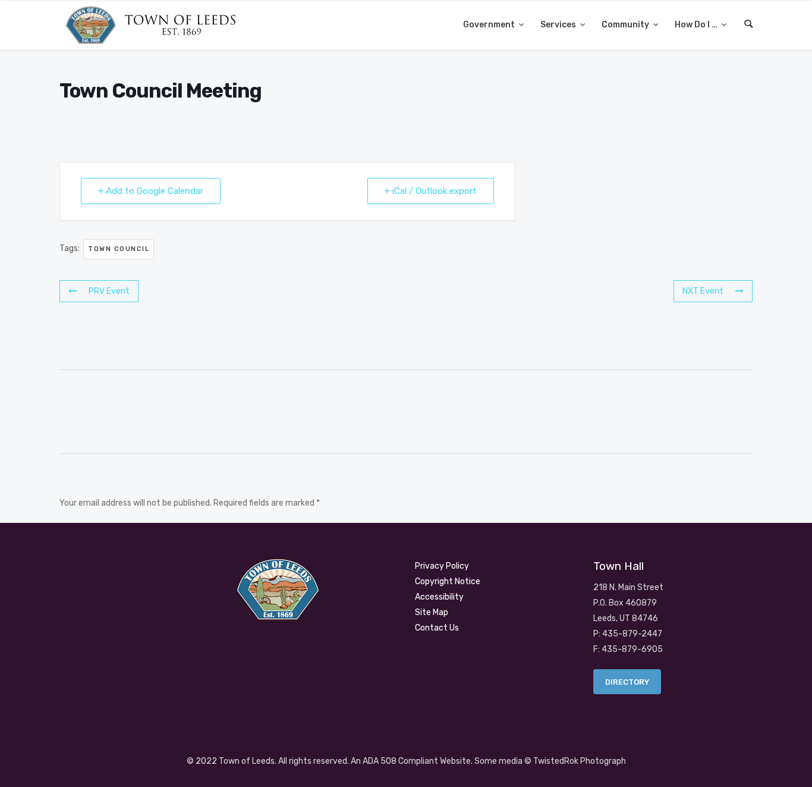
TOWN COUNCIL (118, 249)
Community (626, 25)
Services (559, 25)
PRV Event (109, 291)
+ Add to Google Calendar (150, 191)
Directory (627, 682)
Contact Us (437, 628)
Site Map (431, 612)
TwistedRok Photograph (579, 761)
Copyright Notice (447, 581)
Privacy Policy (442, 566)
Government (490, 25)
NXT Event (702, 291)
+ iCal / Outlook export (431, 191)
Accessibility (439, 597)
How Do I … (697, 25)
